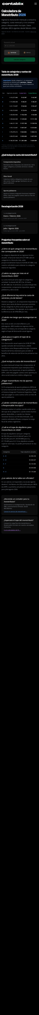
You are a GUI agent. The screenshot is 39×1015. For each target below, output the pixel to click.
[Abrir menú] (35, 3)
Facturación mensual (9, 42)
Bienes (27, 52)
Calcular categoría (19, 59)
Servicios (12, 52)
